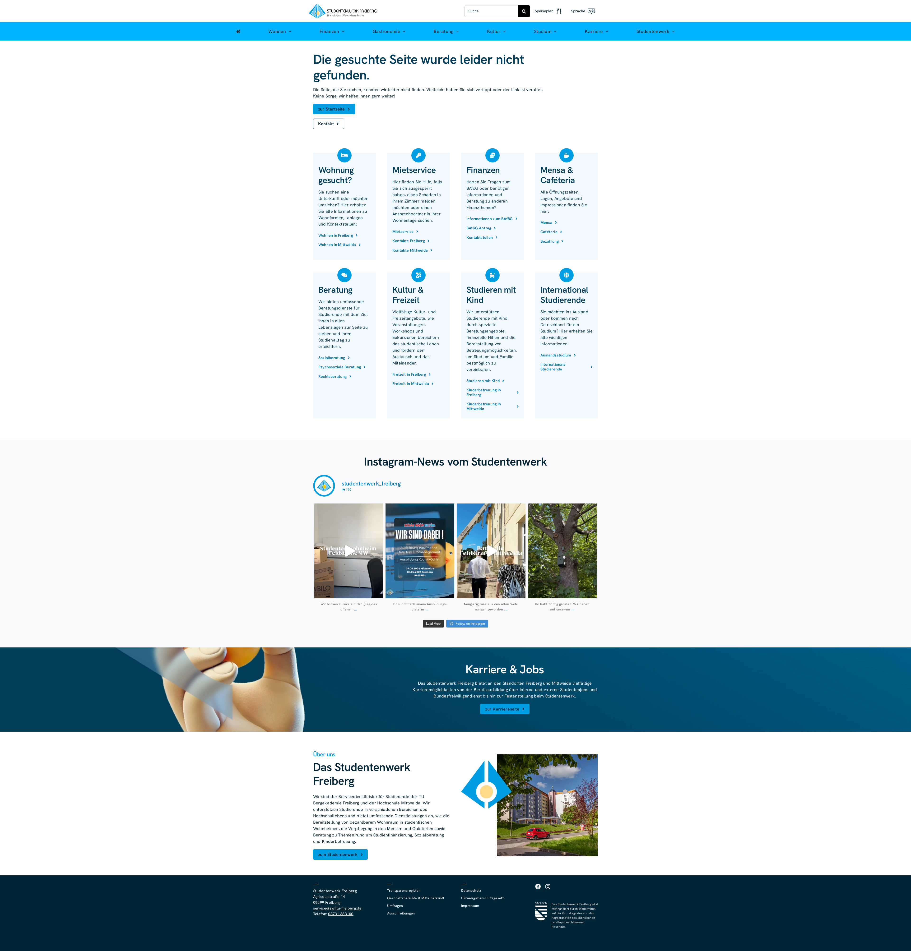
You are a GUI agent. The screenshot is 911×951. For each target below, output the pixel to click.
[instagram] (547, 886)
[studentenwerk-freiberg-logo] (343, 5)
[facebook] (538, 886)
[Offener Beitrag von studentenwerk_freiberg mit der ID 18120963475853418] (491, 550)
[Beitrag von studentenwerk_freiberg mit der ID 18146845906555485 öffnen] (348, 550)
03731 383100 (340, 913)
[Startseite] (238, 31)
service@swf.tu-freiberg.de (337, 908)
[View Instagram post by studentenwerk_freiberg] (378, 592)
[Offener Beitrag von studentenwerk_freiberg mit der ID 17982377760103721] (420, 550)
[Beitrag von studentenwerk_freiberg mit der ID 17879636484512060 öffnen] (562, 550)
